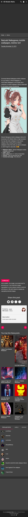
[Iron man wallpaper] (21, 350)
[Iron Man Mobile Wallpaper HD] (7, 390)
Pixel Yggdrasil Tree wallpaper (13, 467)
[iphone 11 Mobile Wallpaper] (21, 373)
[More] (19, 301)
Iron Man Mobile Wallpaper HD (5, 398)
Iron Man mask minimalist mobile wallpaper (19, 399)
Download (5, 280)
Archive (24, 427)
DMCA (15, 512)
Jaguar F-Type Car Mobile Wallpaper (6, 381)
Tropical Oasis (9, 472)
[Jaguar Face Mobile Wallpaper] (7, 342)
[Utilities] (26, 1)
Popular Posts (6, 427)
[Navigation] (1, 1)
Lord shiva (8, 440)
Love (7, 454)
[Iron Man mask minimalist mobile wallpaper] (21, 390)
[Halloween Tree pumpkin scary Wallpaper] (21, 409)
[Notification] (23, 1)
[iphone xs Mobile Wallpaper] (7, 409)
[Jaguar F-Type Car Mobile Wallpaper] (7, 373)
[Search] (21, 1)
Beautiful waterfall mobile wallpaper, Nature (16, 463)
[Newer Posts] (2, 327)
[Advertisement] (14, 18)
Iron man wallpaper (20, 365)
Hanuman (8, 435)
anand (10, 309)
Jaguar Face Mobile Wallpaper (6, 350)
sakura (7, 458)
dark (7, 449)
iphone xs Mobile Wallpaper (5, 417)
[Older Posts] (25, 327)
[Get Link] (15, 301)
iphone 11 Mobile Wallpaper (19, 381)
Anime (21, 141)
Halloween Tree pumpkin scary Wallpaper (19, 418)
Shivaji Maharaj (9, 444)
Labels (16, 427)
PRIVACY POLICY (20, 512)
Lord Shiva (8, 431)
